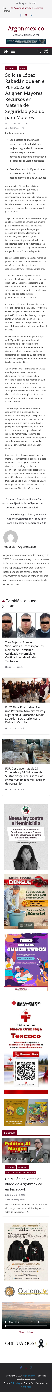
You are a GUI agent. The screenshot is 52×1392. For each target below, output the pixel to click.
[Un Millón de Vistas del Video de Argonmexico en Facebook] (26, 1150)
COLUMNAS (10, 1167)
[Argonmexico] (5, 51)
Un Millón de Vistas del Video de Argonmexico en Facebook (23, 1184)
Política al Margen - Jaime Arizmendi (20, 1173)
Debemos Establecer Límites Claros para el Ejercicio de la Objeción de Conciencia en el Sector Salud (25, 503)
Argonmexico (26, 28)
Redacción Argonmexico (17, 128)
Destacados (11, 68)
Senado (23, 68)
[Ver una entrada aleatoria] (46, 51)
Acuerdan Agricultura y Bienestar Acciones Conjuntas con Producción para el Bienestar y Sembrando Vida (26, 519)
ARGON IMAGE (26, 1331)
